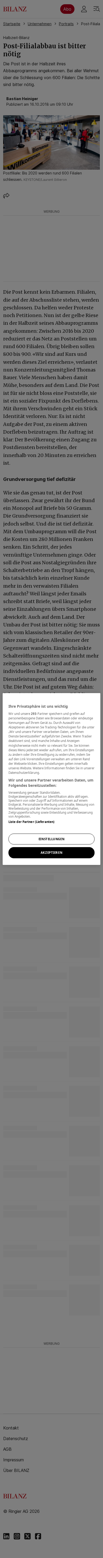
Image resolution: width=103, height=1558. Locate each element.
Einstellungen (51, 839)
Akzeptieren (51, 853)
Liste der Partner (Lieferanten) (31, 822)
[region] (52, 779)
